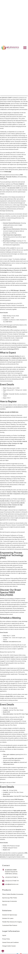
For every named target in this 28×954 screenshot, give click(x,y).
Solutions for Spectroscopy (9, 914)
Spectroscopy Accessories (9, 901)
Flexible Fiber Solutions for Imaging (11, 921)
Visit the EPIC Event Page (21, 714)
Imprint (4, 935)
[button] (3, 951)
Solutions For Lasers (7, 918)
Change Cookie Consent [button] (9, 946)
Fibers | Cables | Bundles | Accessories (12, 894)
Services (4, 904)
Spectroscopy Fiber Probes (9, 897)
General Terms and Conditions (10, 942)
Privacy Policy (6, 939)
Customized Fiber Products (9, 925)
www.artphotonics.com (15, 641)
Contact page (7, 171)
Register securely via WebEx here (9, 412)
